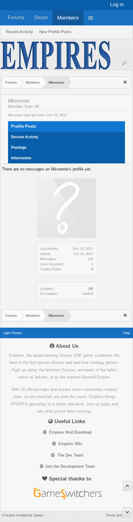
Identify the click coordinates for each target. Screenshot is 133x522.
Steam (41, 17)
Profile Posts (23, 126)
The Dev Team (70, 455)
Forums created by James (23, 515)
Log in (117, 4)
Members (68, 18)
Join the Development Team (70, 466)
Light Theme (12, 333)
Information (21, 158)
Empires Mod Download (70, 432)
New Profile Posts (55, 31)
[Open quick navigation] (126, 82)
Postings (19, 147)
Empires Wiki (69, 443)
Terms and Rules (118, 515)
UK (90, 288)
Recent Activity (24, 137)
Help (126, 333)
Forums (16, 17)
